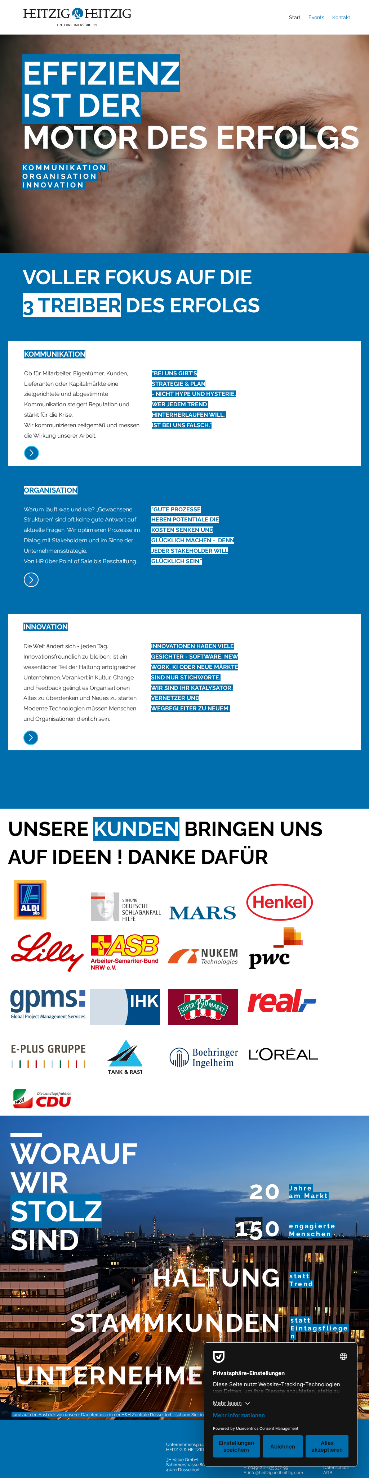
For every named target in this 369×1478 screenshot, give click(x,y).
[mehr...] (31, 453)
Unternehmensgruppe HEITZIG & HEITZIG (188, 1447)
